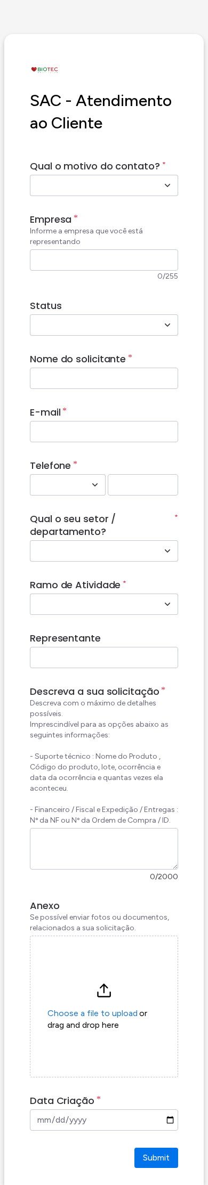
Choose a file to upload (92, 1013)
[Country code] (94, 484)
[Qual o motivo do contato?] (167, 185)
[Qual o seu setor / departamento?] (167, 550)
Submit (156, 1157)
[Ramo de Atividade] (167, 604)
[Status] (167, 325)
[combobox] (92, 185)
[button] (104, 1006)
